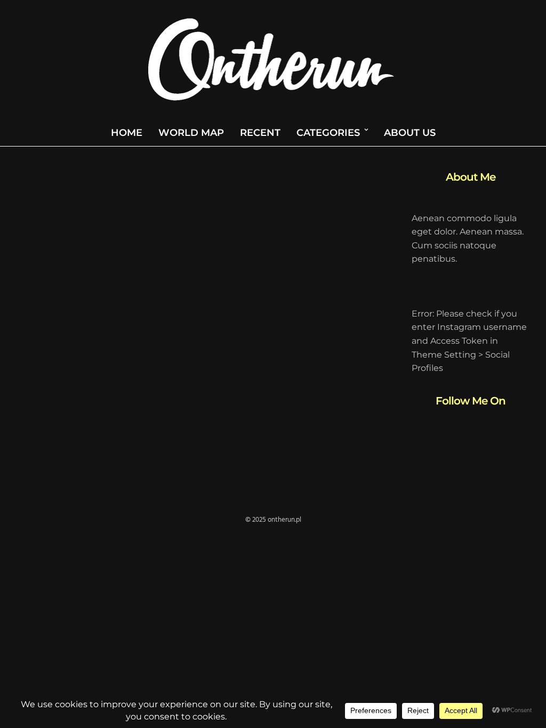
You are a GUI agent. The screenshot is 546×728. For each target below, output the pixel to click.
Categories (328, 133)
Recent (260, 133)
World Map (191, 133)
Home (126, 133)
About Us (410, 133)
